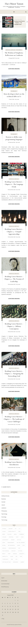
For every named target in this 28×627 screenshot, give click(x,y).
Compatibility (12, 531)
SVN (21, 556)
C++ (20, 528)
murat (18, 58)
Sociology (3, 517)
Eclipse (10, 534)
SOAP (11, 556)
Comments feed (5, 583)
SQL (17, 556)
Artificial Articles (14, 226)
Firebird (21, 534)
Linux (3, 542)
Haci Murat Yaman (14, 3)
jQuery (13, 539)
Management (11, 542)
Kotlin (19, 539)
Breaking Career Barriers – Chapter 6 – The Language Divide (14, 184)
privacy (14, 550)
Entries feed (4, 580)
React (4, 553)
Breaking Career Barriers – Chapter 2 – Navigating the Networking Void (14, 373)
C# (15, 528)
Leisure (3, 505)
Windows (15, 562)
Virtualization (6, 562)
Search (15, 553)
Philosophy (4, 511)
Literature (3, 508)
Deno (3, 534)
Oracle (4, 548)
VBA (12, 559)
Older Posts (6, 486)
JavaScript (5, 539)
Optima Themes (18, 624)
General (3, 502)
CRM (19, 531)
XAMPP (22, 562)
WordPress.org (5, 586)
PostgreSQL (5, 550)
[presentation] (0, 21)
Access (4, 528)
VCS (16, 559)
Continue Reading (14, 68)
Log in (2, 577)
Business (3, 499)
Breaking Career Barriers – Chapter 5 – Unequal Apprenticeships (14, 231)
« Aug (2, 618)
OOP (24, 545)
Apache (11, 528)
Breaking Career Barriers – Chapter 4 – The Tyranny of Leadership (14, 278)
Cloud (4, 531)
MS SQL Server (21, 542)
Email (15, 534)
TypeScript (5, 559)
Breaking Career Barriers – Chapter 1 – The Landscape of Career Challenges (14, 419)
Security (21, 553)
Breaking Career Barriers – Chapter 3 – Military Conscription (14, 326)
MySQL (4, 545)
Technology (14, 91)
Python (20, 550)
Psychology (4, 514)
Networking (11, 545)
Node (18, 545)
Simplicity (5, 556)
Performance (12, 548)
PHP (19, 548)
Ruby (9, 553)
